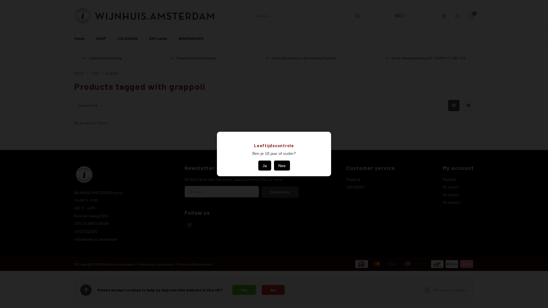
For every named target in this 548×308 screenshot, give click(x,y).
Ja (265, 165)
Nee (282, 165)
